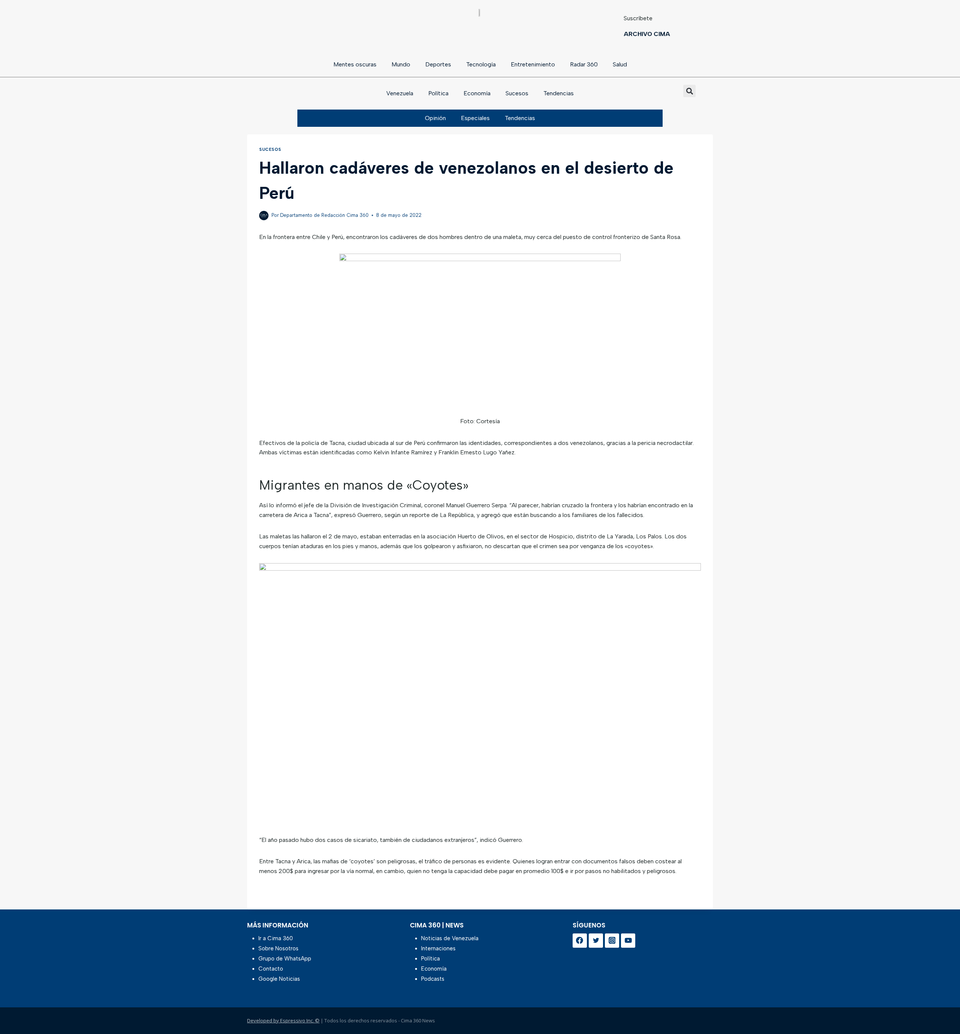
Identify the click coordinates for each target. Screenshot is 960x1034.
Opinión (435, 118)
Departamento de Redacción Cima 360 (324, 215)
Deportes (438, 64)
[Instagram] (612, 940)
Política (438, 93)
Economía (477, 93)
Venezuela (399, 93)
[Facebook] (580, 940)
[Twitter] (596, 940)
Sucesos (517, 93)
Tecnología (481, 64)
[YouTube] (628, 940)
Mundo (401, 64)
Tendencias (558, 93)
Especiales (475, 118)
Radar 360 (584, 64)
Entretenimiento (533, 64)
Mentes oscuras (354, 64)
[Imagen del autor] (263, 215)
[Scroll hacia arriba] (942, 1008)
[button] (689, 91)
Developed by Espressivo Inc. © (283, 1020)
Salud (620, 64)
